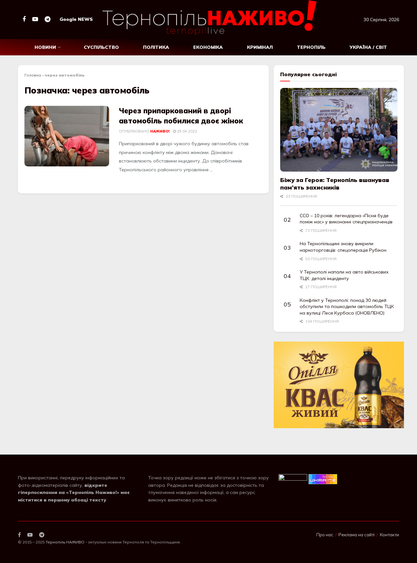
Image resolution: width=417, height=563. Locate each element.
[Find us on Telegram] (47, 19)
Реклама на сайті (356, 534)
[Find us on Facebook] (24, 19)
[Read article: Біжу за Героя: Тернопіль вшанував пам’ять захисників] (338, 130)
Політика (156, 47)
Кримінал (260, 47)
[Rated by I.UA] (293, 479)
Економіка (208, 47)
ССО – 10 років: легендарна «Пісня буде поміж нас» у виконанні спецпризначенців (346, 219)
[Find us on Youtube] (35, 19)
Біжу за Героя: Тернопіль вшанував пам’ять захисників (334, 183)
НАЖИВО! (159, 131)
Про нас (324, 534)
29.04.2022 (186, 131)
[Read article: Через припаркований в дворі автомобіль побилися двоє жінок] (66, 136)
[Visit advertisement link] (339, 385)
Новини (45, 47)
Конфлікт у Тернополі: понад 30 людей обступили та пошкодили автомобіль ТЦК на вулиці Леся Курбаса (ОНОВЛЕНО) (347, 306)
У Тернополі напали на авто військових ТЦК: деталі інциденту (344, 275)
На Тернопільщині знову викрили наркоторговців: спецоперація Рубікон (343, 247)
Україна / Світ (368, 47)
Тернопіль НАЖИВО (65, 542)
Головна (32, 75)
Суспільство (101, 47)
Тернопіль (311, 47)
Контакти (389, 534)
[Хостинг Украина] (323, 479)
